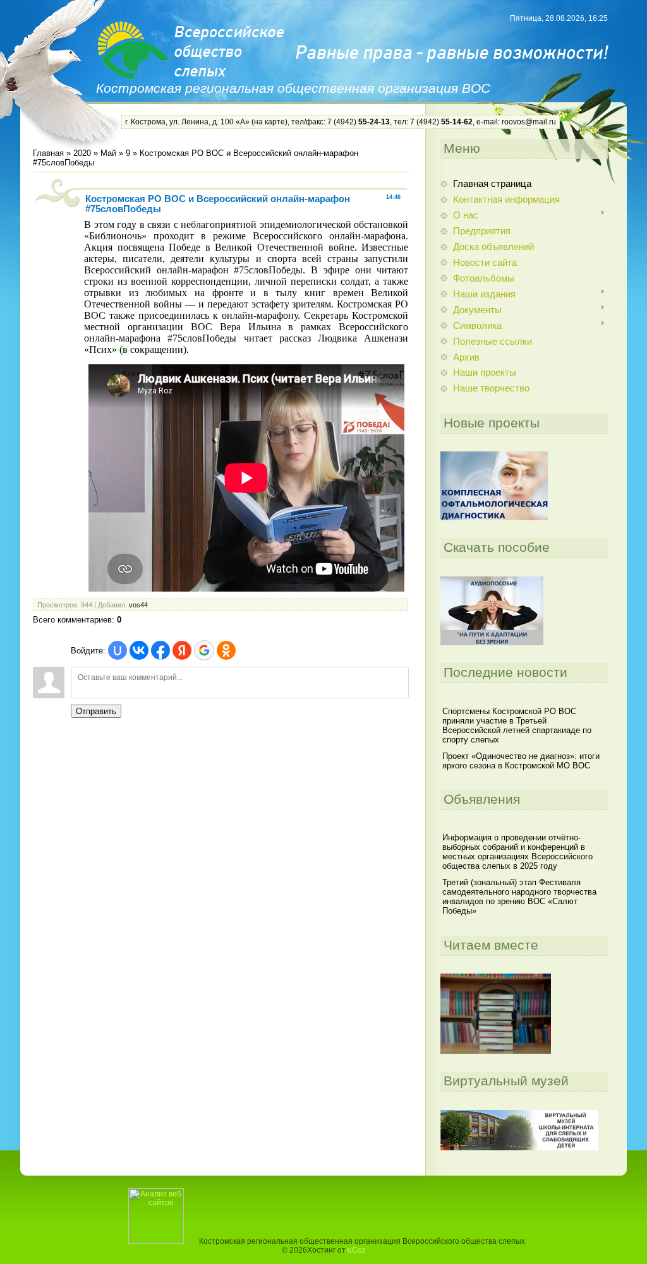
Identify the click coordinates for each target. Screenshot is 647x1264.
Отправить (96, 711)
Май (108, 153)
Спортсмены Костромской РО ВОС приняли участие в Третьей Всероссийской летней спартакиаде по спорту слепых (516, 725)
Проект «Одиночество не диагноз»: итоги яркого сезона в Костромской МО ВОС (521, 760)
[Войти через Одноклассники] (226, 650)
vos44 (138, 605)
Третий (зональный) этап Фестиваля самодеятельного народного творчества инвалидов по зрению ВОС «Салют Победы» (519, 896)
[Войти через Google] (204, 650)
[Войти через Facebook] (160, 650)
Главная (48, 153)
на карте (269, 121)
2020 (82, 153)
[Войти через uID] (117, 650)
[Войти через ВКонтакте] (139, 650)
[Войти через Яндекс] (181, 650)
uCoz (357, 1250)
